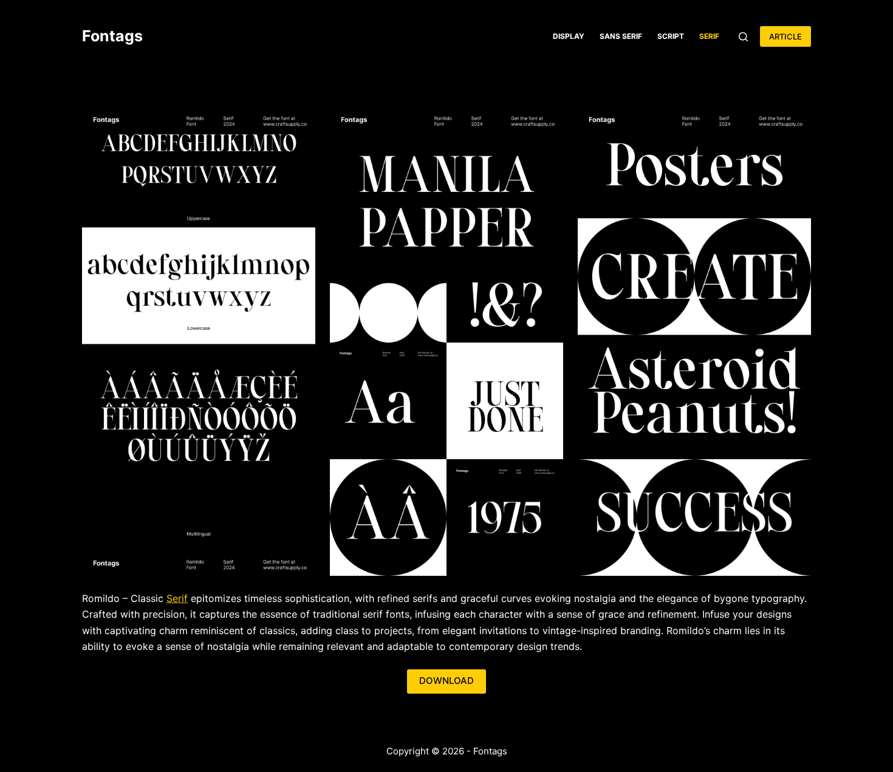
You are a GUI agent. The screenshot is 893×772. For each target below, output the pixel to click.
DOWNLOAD (446, 680)
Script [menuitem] (670, 36)
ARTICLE (785, 36)
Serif (177, 598)
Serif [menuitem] (709, 36)
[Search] (743, 36)
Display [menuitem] (568, 36)
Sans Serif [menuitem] (621, 36)
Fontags (112, 36)
